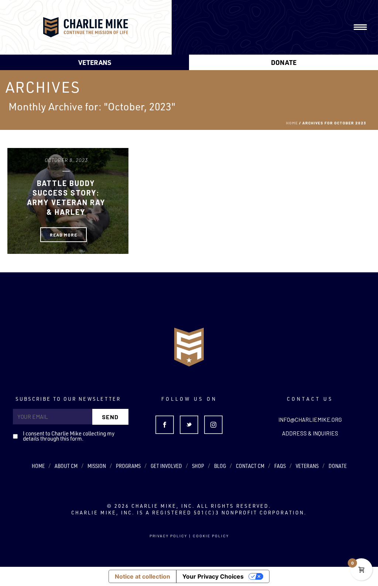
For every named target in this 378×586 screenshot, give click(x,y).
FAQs (280, 465)
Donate (283, 62)
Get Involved (166, 465)
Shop (198, 465)
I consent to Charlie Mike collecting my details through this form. (68, 436)
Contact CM (250, 465)
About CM (66, 465)
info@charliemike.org (310, 419)
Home (292, 123)
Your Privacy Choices (213, 576)
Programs (128, 465)
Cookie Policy (211, 536)
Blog (220, 465)
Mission (96, 465)
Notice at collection (142, 576)
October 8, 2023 (66, 160)
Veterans (94, 62)
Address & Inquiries (310, 433)
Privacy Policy (168, 536)
